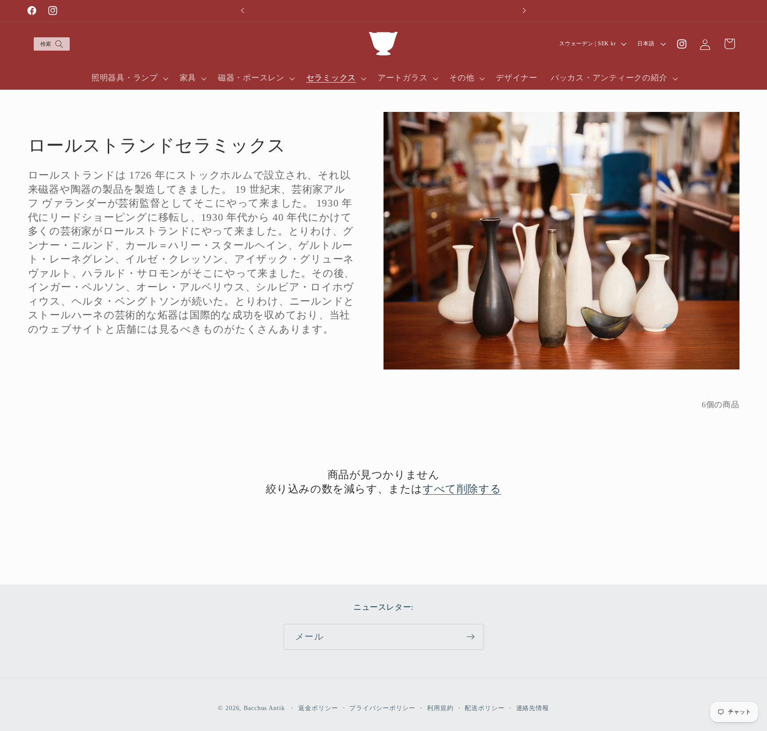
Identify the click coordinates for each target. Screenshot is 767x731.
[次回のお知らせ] (524, 10)
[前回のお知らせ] (243, 10)
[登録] (471, 637)
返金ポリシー (318, 708)
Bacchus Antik (264, 708)
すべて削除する (462, 489)
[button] (51, 44)
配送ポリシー (484, 708)
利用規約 (440, 708)
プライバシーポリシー (382, 708)
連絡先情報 (532, 708)
